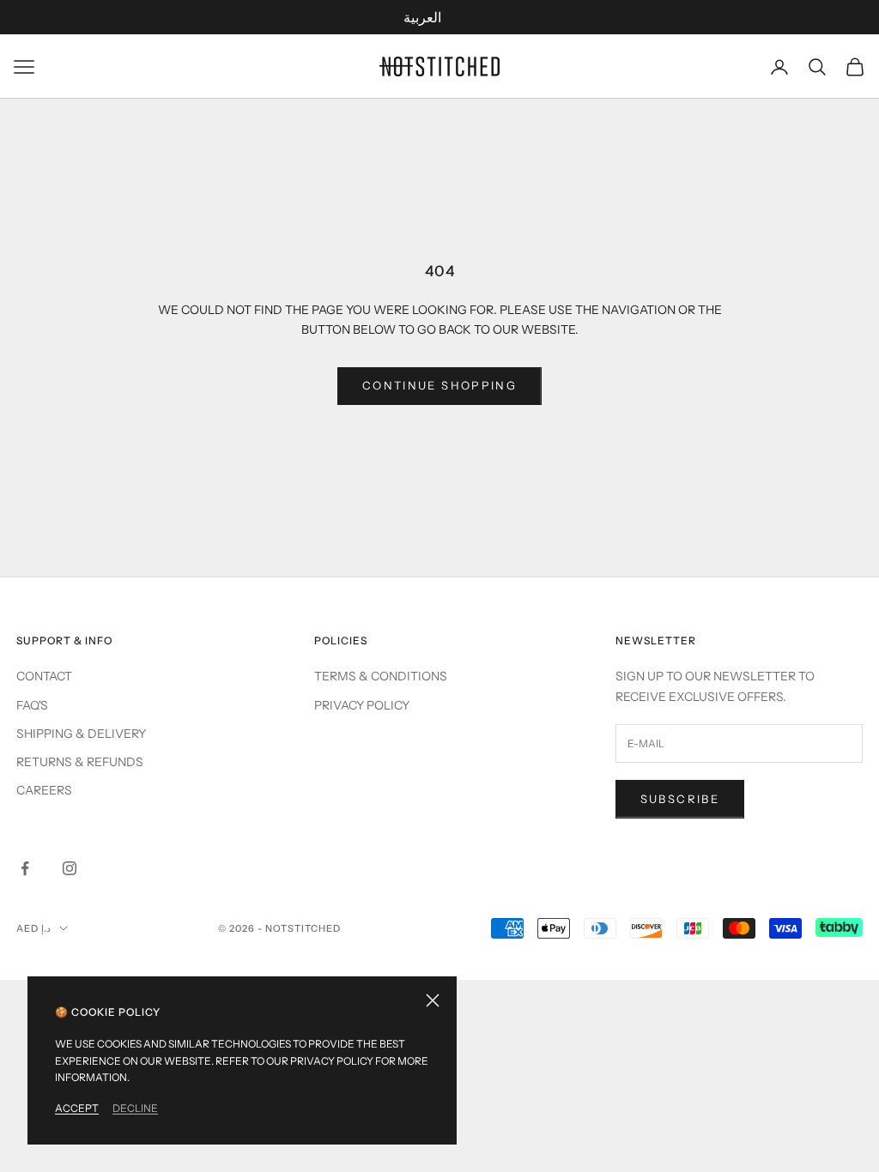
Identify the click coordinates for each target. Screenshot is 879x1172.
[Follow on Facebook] (24, 868)
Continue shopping (439, 385)
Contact (44, 676)
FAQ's (32, 705)
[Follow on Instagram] (69, 868)
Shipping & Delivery (81, 733)
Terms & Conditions (380, 676)
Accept (77, 1108)
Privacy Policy (361, 705)
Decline (135, 1108)
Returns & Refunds (79, 762)
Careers (44, 790)
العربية (422, 17)
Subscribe (679, 799)
